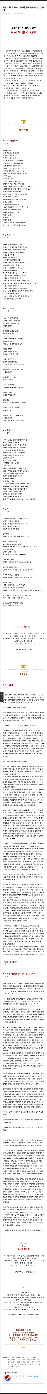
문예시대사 (28, 1357)
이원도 (18, 1359)
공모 (9, 1357)
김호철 (10, 1362)
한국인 (40, 1362)
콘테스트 (18, 1357)
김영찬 (38, 1359)
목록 (1, 697)
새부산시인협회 (26, 1359)
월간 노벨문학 (22, 1364)
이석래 (33, 1359)
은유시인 (34, 1362)
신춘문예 (10, 1366)
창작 (13, 1357)
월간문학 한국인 (12, 1364)
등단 (35, 1364)
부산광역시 (30, 1364)
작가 (39, 1364)
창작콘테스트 (18, 1366)
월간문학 (19, 1362)
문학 (23, 1357)
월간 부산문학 (26, 1362)
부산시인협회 (11, 1359)
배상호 (34, 1357)
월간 (14, 1362)
